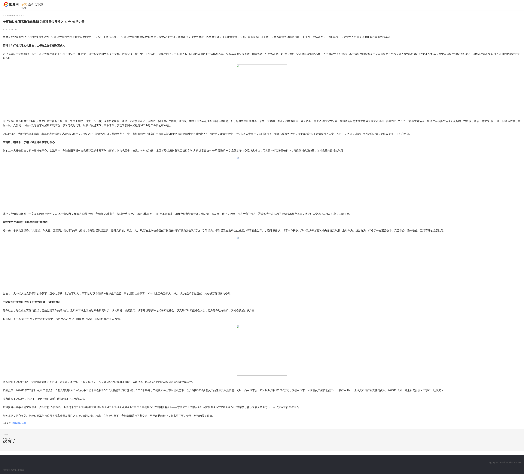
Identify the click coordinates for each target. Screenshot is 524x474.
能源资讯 (11, 15)
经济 (30, 4)
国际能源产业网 (19, 423)
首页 (4, 15)
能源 (24, 4)
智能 (24, 8)
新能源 (39, 4)
